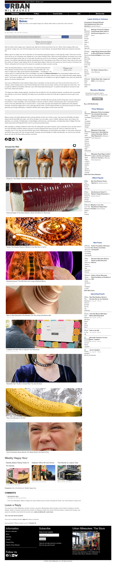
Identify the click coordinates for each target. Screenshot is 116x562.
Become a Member (97, 90)
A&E (78, 14)
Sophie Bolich (17, 484)
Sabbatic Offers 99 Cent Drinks (43, 462)
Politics (36, 14)
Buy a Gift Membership (91, 104)
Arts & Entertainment (18, 488)
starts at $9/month (39, 512)
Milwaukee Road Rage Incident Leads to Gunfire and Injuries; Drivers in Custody (100, 156)
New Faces (97, 242)
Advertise (8, 537)
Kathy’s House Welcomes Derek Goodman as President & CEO (101, 277)
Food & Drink (57, 14)
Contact (8, 539)
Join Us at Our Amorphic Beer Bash (15, 2)
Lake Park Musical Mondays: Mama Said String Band (98, 315)
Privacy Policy (10, 542)
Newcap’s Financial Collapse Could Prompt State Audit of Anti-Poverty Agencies (100, 31)
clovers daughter (94, 350)
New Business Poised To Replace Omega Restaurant (99, 193)
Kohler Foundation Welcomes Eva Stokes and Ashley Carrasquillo (100, 247)
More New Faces (89, 290)
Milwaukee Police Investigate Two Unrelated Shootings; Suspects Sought (100, 114)
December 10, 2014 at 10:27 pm (17, 498)
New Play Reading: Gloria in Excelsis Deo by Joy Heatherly (98, 298)
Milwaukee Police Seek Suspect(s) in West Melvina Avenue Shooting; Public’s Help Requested (99, 133)
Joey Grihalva (9, 32)
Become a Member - (30, 2)
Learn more (49, 512)
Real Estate (15, 14)
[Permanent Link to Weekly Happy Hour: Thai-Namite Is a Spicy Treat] (69, 480)
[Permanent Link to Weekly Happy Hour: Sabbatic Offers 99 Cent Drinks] (43, 480)
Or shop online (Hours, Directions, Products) (85, 554)
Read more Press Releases (92, 174)
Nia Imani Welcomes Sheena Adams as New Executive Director (100, 260)
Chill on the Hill (94, 330)
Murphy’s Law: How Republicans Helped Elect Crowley (99, 206)
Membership (100, 14)
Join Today (97, 99)
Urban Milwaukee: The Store (88, 528)
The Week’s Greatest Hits (99, 70)
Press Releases (98, 109)
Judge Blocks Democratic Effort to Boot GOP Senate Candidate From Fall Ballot (101, 53)
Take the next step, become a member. (50, 543)
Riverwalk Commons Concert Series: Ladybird (98, 338)
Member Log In (39, 2)
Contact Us (32, 523)
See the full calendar (90, 355)
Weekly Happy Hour (30, 488)
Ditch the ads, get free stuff (47, 545)
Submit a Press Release (13, 545)
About (7, 534)
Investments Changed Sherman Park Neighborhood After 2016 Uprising (94, 24)
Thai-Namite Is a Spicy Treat (68, 462)
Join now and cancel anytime (14, 516)
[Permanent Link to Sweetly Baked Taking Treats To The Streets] (17, 483)
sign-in (25, 519)
